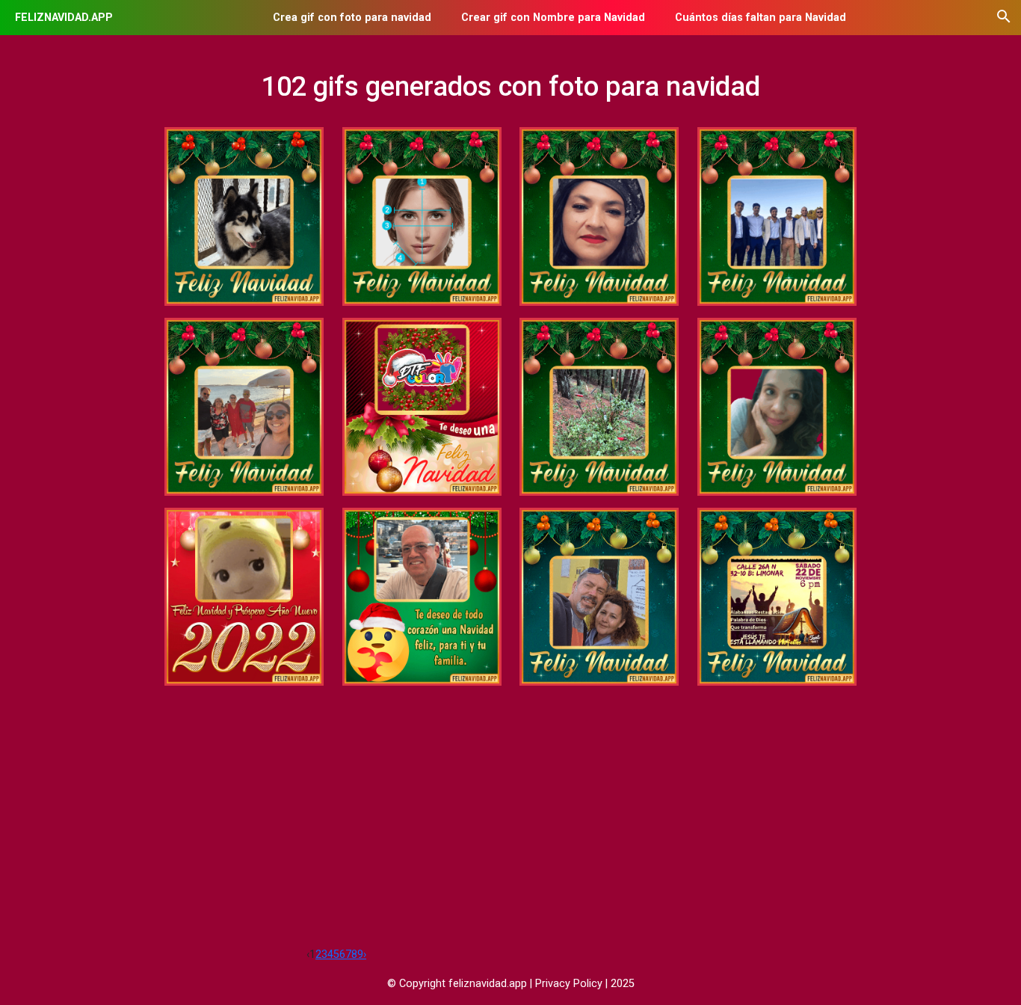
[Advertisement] (510, 833)
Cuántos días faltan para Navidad (760, 17)
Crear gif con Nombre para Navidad (553, 17)
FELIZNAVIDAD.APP (64, 17)
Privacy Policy (568, 983)
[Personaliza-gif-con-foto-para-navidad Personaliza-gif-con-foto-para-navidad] (422, 406)
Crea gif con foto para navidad (352, 17)
